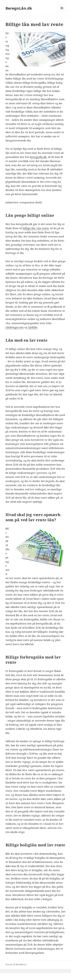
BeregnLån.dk (19, 8)
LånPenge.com (15, 327)
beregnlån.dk (38, 157)
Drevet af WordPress (16, 964)
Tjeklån (32, 327)
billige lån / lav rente (36, 228)
